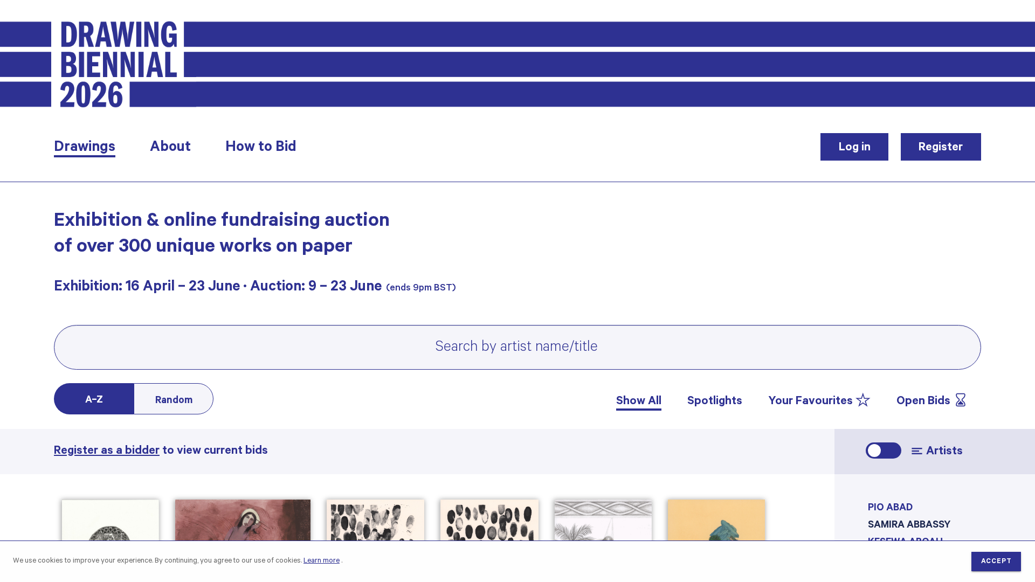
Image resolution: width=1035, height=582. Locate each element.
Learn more (321, 561)
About (170, 149)
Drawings (84, 149)
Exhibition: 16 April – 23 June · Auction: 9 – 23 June (218, 288)
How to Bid (260, 149)
